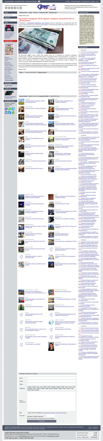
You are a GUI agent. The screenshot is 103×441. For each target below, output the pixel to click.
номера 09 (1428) (43, 96)
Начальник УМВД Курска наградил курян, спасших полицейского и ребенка (88, 266)
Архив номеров (9, 80)
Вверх (21, 72)
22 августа (83, 50)
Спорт (6, 60)
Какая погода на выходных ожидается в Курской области (86, 223)
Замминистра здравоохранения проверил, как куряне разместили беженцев (36, 131)
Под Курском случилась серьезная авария (86, 93)
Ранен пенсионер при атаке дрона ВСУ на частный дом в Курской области (88, 330)
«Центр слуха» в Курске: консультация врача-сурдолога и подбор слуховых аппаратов (65, 323)
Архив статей (8, 85)
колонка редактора (76, 1)
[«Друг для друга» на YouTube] (18, 8)
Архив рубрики (23, 96)
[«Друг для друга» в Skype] (9, 112)
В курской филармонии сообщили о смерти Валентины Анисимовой (88, 184)
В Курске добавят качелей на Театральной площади (87, 82)
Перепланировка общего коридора (34, 306)
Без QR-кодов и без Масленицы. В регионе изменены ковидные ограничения (36, 124)
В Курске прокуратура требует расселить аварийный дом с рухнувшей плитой (88, 259)
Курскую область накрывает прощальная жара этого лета (87, 198)
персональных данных (49, 412)
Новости (7, 57)
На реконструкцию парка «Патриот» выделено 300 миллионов (64, 146)
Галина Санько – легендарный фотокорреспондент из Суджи (63, 154)
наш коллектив (85, 1)
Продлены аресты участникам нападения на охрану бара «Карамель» (66, 169)
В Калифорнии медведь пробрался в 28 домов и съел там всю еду (65, 314)
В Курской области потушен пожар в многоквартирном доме (88, 316)
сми (97, 1)
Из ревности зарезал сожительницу (34, 218)
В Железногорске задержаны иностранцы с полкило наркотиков (66, 211)
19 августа (83, 326)
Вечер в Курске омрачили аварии (89, 328)
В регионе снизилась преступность (34, 168)
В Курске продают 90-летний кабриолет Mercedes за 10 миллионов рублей (88, 270)
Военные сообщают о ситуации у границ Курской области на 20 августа (88, 323)
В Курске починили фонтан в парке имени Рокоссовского (88, 69)
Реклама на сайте (83, 12)
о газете (68, 1)
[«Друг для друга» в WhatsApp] (9, 109)
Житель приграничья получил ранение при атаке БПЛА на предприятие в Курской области (87, 167)
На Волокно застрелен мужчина (63, 160)
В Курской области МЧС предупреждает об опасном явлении (87, 263)
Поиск (6, 12)
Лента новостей (83, 47)
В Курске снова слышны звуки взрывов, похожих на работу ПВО (87, 79)
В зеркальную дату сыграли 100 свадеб (35, 108)
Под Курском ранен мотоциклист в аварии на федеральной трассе (88, 217)
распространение (62, 412)
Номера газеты (23, 12)
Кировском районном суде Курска (38, 23)
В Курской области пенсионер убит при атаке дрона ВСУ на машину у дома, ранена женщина (88, 139)
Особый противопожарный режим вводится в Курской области (88, 90)
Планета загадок (9, 65)
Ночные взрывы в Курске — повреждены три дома (87, 305)
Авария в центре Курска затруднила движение (86, 106)
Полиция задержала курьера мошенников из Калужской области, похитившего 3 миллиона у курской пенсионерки (87, 188)
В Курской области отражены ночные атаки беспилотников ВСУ (87, 220)
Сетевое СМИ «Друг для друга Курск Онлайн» (17, 432)
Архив (30, 12)
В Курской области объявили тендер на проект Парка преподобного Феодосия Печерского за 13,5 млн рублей (88, 149)
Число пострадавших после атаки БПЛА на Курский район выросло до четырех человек (88, 159)
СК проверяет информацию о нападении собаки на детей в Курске (87, 251)
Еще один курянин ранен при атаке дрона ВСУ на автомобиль (88, 145)
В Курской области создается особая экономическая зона (35, 101)
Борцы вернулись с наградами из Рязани (65, 241)
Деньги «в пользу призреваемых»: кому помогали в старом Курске (65, 139)
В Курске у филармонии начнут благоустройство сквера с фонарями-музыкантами (88, 353)
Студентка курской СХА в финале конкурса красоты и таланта (34, 116)
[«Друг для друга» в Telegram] (12, 8)
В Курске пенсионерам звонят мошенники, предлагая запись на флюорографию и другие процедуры (87, 177)
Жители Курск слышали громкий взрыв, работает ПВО (88, 96)
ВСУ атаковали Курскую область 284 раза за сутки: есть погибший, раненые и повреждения (88, 120)
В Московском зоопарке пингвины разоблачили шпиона (34, 322)
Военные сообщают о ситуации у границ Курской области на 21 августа (88, 237)
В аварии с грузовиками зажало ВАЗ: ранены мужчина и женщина (34, 196)
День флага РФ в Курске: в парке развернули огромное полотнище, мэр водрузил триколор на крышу (88, 116)
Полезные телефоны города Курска (10, 97)
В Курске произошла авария (88, 84)
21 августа (83, 135)
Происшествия (53, 12)
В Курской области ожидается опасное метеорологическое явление (88, 345)
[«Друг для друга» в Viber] (6, 109)
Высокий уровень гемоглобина (63, 329)
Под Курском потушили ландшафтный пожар (85, 226)
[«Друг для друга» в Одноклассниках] (9, 8)
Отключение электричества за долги (64, 306)
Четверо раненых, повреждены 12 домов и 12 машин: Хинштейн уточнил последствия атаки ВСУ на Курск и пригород (88, 125)
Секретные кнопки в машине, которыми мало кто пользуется (65, 249)
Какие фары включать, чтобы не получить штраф (33, 257)
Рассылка (7, 17)
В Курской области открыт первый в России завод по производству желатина (10, 35)
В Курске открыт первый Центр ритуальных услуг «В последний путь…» (35, 292)
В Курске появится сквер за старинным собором (87, 339)
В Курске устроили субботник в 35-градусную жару (88, 87)
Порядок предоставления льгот (63, 291)
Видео (6, 22)
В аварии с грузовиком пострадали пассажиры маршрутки (34, 211)
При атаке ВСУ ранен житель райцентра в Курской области (87, 63)
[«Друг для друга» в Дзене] (15, 8)
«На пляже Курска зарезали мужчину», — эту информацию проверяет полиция (87, 59)
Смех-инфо (8, 76)
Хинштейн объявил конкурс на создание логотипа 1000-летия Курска (88, 245)
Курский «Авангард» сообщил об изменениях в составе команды (88, 280)
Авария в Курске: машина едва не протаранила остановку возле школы (88, 242)
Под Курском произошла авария (89, 52)
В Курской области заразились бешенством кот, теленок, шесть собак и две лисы (88, 233)
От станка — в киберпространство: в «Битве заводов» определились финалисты (88, 163)
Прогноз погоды (9, 78)
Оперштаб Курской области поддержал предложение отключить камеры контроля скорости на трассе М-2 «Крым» (88, 295)
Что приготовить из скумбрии (32, 344)
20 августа (83, 239)
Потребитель (8, 64)
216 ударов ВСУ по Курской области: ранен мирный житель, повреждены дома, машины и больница (88, 214)
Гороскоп (7, 74)
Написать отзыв (42, 72)
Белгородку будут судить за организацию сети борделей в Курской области (88, 277)
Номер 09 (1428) (43, 12)
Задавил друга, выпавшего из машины (65, 218)
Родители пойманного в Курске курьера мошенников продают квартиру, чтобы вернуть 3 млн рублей (88, 290)
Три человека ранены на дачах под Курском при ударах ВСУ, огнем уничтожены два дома (88, 171)
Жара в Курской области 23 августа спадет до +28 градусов (86, 103)
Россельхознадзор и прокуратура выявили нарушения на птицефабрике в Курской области (88, 319)
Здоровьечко (8, 67)
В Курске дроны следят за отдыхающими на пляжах (86, 181)
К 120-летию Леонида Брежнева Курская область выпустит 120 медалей (88, 273)
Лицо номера (8, 72)
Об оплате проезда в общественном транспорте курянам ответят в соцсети (65, 124)
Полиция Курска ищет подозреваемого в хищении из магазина (88, 336)
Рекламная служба (10, 101)
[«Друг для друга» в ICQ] (13, 112)
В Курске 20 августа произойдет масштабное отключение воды (88, 342)
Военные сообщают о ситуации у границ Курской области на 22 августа (88, 132)
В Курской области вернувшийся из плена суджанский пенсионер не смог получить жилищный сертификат (88, 255)
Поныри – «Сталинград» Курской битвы (35, 160)
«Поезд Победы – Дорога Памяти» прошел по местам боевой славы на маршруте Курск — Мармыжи (88, 75)
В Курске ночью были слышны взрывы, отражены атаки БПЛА (87, 313)
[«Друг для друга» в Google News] (20, 8)
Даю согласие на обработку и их (47, 412)
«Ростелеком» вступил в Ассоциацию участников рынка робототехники (86, 154)
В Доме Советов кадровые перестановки (65, 130)
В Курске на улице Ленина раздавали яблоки (86, 299)
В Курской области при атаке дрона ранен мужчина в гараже (87, 283)
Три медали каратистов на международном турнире (62, 234)
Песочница (7, 70)
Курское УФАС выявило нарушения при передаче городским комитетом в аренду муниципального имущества (88, 203)
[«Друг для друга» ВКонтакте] (6, 8)
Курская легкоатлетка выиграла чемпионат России (33, 234)
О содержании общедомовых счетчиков (65, 299)
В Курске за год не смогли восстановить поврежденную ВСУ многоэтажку (87, 55)
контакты (92, 1)
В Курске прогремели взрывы (88, 174)
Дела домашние (9, 69)
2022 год (35, 12)
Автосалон (7, 62)
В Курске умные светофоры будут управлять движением (64, 101)
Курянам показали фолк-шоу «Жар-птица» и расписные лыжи (64, 109)
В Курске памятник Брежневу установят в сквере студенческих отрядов (87, 349)
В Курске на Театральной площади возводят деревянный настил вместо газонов (88, 358)
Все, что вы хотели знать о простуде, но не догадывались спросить (35, 329)
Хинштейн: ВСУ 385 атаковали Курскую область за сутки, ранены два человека (88, 309)
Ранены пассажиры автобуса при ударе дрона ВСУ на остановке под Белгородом (88, 99)
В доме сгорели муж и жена (62, 203)
